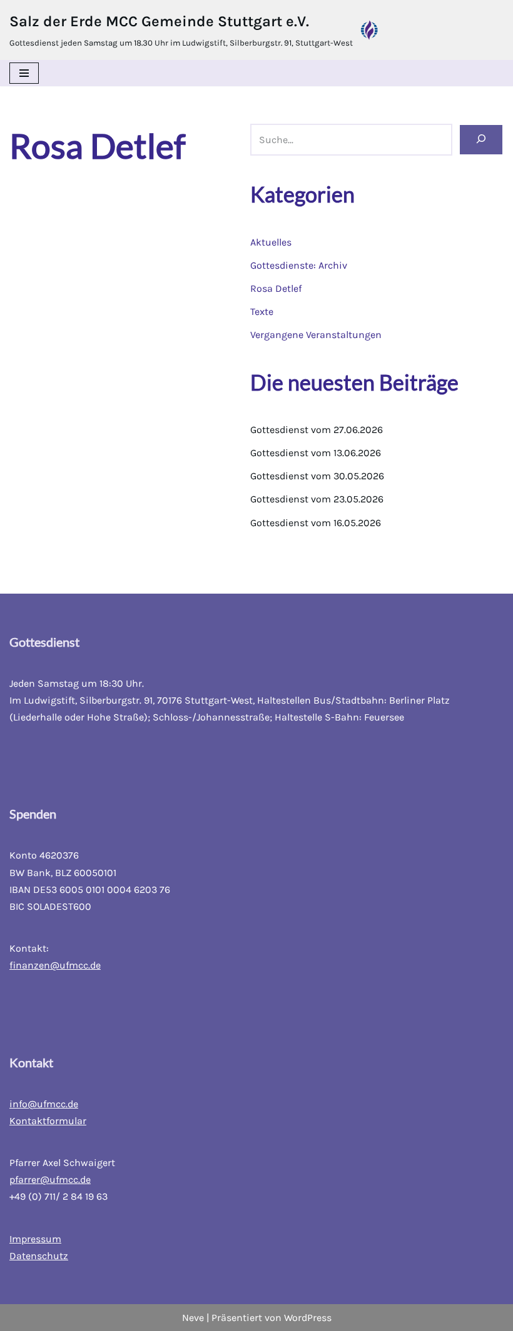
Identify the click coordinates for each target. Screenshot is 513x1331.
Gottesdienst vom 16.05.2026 (315, 523)
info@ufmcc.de (43, 1104)
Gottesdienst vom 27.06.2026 (316, 430)
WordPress (308, 1318)
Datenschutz (38, 1256)
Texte (261, 311)
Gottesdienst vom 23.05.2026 (316, 499)
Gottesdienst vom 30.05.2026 (317, 476)
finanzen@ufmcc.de (55, 965)
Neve (193, 1318)
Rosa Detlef (276, 288)
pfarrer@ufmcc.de (50, 1179)
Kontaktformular (47, 1121)
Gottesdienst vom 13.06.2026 (315, 453)
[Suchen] (481, 140)
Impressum (35, 1239)
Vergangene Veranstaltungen (316, 335)
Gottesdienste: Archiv (298, 265)
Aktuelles (271, 242)
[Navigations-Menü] (24, 73)
